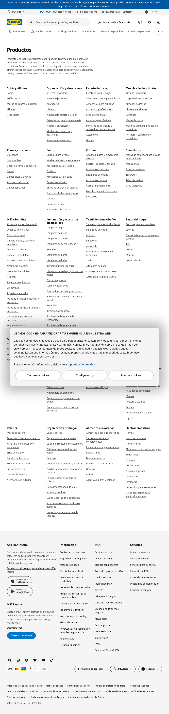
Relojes (130, 407)
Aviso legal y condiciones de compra (24, 685)
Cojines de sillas (134, 260)
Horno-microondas (136, 438)
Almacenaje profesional (98, 120)
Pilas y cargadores (56, 280)
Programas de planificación (144, 583)
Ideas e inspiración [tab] (112, 31)
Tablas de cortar (55, 387)
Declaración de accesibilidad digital (47, 697)
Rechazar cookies (38, 375)
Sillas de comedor (135, 169)
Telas (128, 244)
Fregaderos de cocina (58, 209)
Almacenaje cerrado (57, 98)
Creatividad (13, 287)
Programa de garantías (72, 609)
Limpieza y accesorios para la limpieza (62, 514)
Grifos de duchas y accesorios (63, 187)
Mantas (130, 255)
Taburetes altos (134, 180)
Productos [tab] (19, 31)
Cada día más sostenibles (108, 602)
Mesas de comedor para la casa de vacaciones (143, 156)
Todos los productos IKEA (109, 571)
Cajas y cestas (54, 432)
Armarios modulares (137, 93)
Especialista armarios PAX (144, 577)
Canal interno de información (87, 691)
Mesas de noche (134, 120)
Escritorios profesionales (99, 109)
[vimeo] (35, 660)
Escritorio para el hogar (98, 93)
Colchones (12, 154)
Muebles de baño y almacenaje (63, 160)
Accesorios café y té (97, 387)
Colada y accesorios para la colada (61, 479)
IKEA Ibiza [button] (16, 11)
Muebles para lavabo (58, 154)
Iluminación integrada (58, 310)
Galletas (90, 469)
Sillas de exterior (16, 452)
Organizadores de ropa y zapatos (64, 463)
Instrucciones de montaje (73, 616)
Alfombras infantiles (17, 265)
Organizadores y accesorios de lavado (63, 400)
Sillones (11, 109)
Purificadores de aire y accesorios (65, 291)
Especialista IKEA (139, 571)
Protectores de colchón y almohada (99, 253)
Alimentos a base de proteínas (102, 432)
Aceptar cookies (131, 375)
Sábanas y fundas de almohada (103, 224)
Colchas (90, 235)
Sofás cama (13, 98)
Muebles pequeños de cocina (101, 191)
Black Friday (101, 637)
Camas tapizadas (16, 187)
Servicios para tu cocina (143, 564)
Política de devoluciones (142, 691)
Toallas (90, 260)
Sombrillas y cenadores (19, 463)
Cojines (130, 249)
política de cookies (82, 364)
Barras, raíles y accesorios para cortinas (142, 237)
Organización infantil (18, 229)
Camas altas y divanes (19, 176)
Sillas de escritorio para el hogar (103, 98)
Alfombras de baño (96, 265)
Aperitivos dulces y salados (100, 479)
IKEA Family (45, 11)
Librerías (51, 109)
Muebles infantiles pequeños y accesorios (23, 300)
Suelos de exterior (16, 469)
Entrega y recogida (140, 558)
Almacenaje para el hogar (100, 103)
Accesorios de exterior (19, 479)
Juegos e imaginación (18, 282)
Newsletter (101, 618)
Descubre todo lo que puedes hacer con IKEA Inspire (31, 570)
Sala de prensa (103, 625)
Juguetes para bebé (17, 293)
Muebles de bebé (16, 235)
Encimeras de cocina (97, 174)
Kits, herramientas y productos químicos (63, 505)
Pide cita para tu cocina (86, 11)
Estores (130, 229)
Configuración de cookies (79, 685)
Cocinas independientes (99, 185)
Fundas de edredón (96, 229)
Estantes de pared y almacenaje (64, 120)
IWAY (97, 643)
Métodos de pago (69, 564)
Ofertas (99, 590)
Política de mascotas (17, 697)
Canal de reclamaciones (115, 691)
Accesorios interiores (97, 169)
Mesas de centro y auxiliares (22, 103)
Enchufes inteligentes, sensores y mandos (64, 298)
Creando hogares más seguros (107, 610)
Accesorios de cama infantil (21, 260)
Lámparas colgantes (57, 238)
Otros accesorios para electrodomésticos (138, 494)
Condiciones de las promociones (22, 691)
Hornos (130, 432)
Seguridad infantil (16, 325)
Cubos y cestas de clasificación (63, 497)
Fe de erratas (67, 638)
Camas (10, 171)
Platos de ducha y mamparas (62, 193)
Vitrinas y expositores (58, 125)
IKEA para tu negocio (63, 11)
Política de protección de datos (110, 685)
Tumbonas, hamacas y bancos (23, 438)
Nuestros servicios (140, 552)
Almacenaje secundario (59, 140)
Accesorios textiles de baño (101, 276)
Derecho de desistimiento (74, 603)
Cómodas (131, 114)
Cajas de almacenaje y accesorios (65, 443)
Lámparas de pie (55, 227)
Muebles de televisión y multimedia (59, 133)
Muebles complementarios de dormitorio (142, 127)
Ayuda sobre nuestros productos (71, 579)
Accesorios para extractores (141, 487)
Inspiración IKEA (103, 583)
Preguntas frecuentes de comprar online (73, 595)
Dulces (89, 474)
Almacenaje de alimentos (60, 392)
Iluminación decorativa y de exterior (61, 327)
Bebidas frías (93, 452)
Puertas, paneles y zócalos (100, 163)
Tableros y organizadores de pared (62, 451)
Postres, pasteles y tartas (100, 463)
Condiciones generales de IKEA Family (86, 697)
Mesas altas (132, 163)
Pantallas (51, 249)
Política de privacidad (139, 685)
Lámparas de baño (57, 260)
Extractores (132, 454)
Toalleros (51, 171)
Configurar (82, 375)
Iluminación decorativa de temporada (60, 318)
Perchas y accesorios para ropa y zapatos (64, 470)
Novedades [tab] (88, 31)
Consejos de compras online (75, 587)
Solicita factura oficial (71, 571)
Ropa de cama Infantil (19, 255)
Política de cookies (54, 685)
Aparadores (53, 103)
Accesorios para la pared (139, 412)
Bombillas (52, 305)
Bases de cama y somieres (21, 165)
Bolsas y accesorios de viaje (62, 486)
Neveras (130, 460)
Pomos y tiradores (57, 492)
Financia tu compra (140, 590)
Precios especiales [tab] (139, 31)
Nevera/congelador (136, 471)
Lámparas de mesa (57, 233)
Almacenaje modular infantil (22, 224)
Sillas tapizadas (134, 185)
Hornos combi (133, 443)
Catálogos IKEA (103, 577)
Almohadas (92, 246)
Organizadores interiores (139, 98)
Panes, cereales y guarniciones (102, 447)
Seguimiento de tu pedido (73, 558)
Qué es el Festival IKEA (107, 650)
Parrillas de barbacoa (18, 458)
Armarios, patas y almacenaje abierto (102, 156)
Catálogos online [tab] (67, 31)
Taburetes (131, 174)
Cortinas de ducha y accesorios (103, 271)
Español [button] (153, 11)
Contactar (127, 11)
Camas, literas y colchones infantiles (21, 242)
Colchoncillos (14, 160)
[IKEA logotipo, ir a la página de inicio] (14, 22)
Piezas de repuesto (70, 622)
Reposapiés (13, 114)
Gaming (90, 140)
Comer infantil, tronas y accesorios (19, 318)
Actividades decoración (138, 390)
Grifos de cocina (55, 204)
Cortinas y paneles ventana (140, 224)
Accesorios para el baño (59, 176)
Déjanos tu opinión (70, 644)
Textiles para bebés (17, 249)
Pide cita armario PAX (110, 11)
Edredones (92, 240)
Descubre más (14, 627)
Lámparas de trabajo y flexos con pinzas (65, 273)
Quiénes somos (103, 552)
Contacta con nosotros (72, 552)
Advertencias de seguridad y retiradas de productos (75, 630)
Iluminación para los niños (60, 265)
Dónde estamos (103, 558)
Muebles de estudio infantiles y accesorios (23, 309)
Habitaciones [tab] (43, 31)
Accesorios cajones (96, 180)
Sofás (10, 93)
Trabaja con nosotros (106, 564)
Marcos (130, 396)
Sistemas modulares (57, 93)
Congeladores (133, 465)
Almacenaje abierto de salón (62, 114)
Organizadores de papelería (61, 438)
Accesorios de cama (18, 182)
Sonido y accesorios (57, 285)
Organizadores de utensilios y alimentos (62, 408)
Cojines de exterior (17, 474)
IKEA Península (103, 631)
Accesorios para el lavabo (60, 165)
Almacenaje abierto (136, 109)
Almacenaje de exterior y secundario (20, 445)
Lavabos (51, 198)
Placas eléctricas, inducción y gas (143, 449)
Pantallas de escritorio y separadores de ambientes (100, 127)
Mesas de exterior (16, 432)
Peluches (12, 276)
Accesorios (92, 134)
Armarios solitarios (136, 103)
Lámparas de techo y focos (61, 243)
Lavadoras (131, 481)
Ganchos (51, 458)
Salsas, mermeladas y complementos (97, 440)
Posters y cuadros (135, 401)
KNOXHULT (92, 196)
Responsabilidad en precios (55, 691)
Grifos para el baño (57, 182)
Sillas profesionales (96, 114)
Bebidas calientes (95, 458)
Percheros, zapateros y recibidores (138, 136)
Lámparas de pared (57, 254)
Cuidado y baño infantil (19, 271)
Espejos (130, 418)
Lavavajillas (132, 476)
